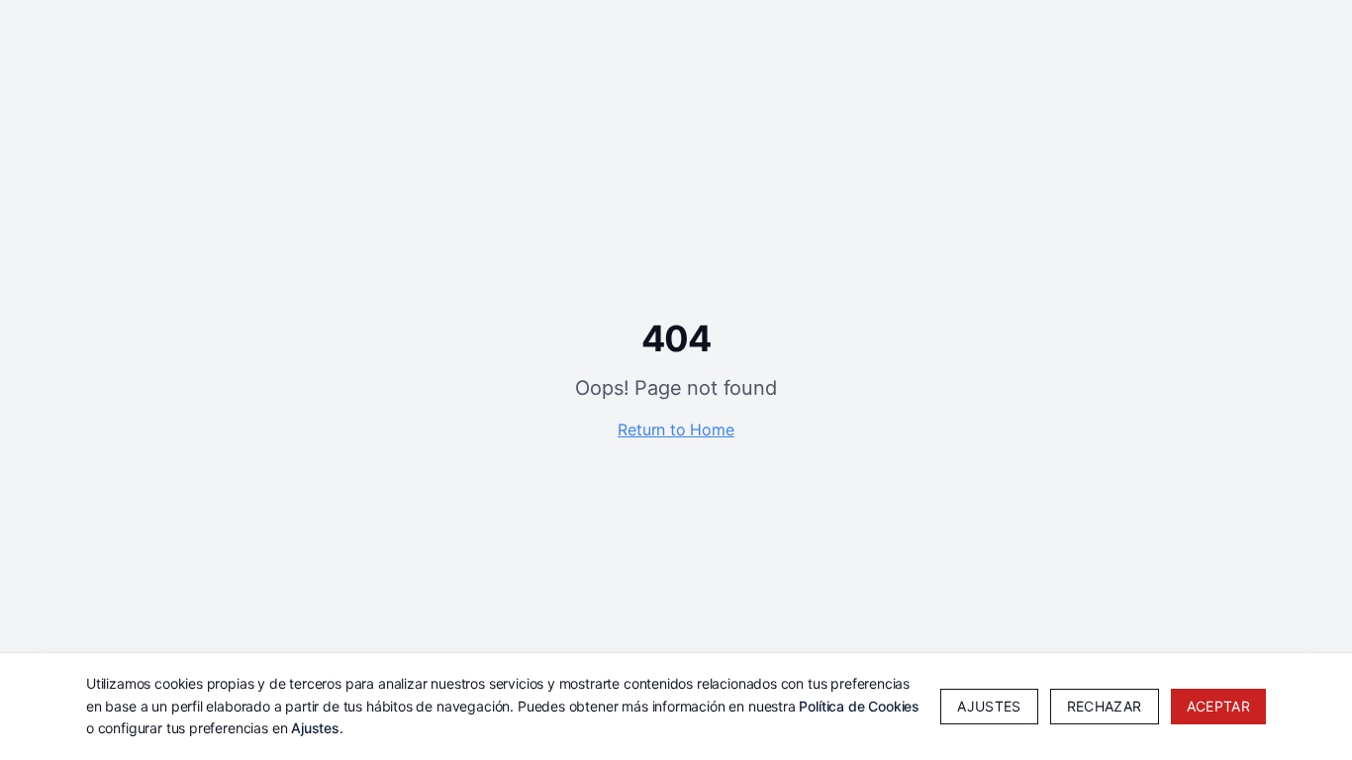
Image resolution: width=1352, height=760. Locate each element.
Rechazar (1104, 706)
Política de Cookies (859, 706)
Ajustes (315, 727)
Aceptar (1218, 706)
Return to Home (676, 429)
